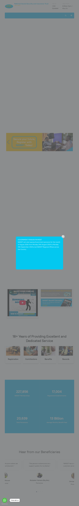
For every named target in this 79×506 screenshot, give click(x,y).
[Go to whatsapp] (4, 500)
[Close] (63, 236)
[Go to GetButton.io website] (5, 504)
